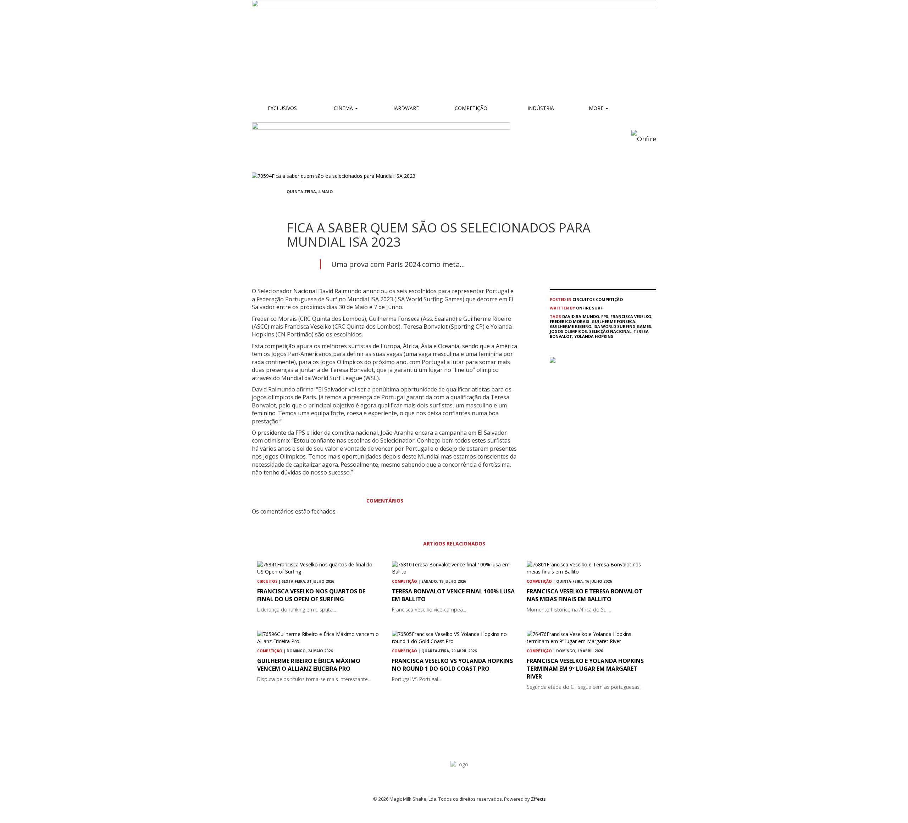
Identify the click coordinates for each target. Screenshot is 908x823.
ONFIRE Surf (589, 308)
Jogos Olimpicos (568, 331)
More (597, 108)
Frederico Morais (569, 321)
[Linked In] (323, 204)
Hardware (405, 108)
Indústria (540, 108)
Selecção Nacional (610, 331)
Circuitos (583, 299)
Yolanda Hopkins (593, 336)
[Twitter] (306, 204)
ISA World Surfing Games (622, 326)
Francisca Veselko (630, 316)
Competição (470, 108)
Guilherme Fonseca (613, 321)
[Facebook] (289, 204)
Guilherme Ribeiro (570, 326)
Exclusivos (282, 108)
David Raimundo (580, 316)
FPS (604, 316)
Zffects (538, 799)
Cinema (343, 108)
